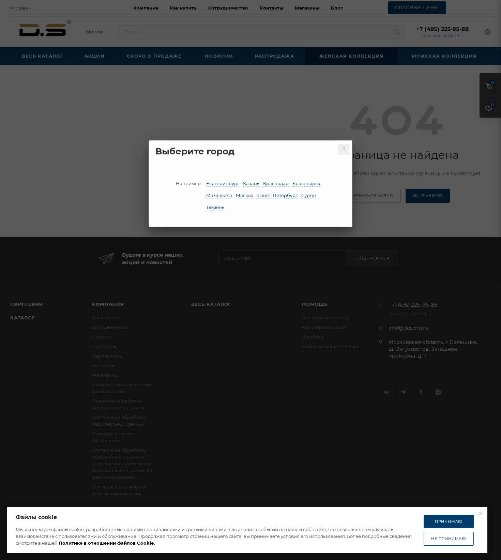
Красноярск (306, 183)
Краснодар (276, 183)
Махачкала (219, 195)
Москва (245, 195)
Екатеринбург (222, 183)
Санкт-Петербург (277, 195)
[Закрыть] (343, 149)
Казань (251, 183)
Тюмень (215, 207)
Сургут (308, 195)
